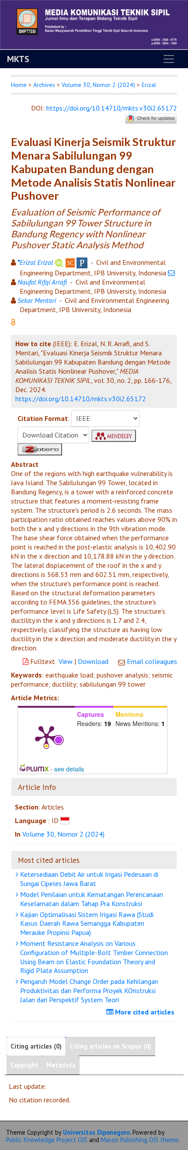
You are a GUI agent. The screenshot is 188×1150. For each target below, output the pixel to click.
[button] (13, 321)
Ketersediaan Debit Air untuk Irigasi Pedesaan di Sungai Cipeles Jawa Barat (88, 879)
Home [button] (19, 85)
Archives (44, 85)
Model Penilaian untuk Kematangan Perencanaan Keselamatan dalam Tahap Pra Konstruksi (90, 899)
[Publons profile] (82, 262)
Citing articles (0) (36, 1046)
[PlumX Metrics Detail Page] (46, 736)
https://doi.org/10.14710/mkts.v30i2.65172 (111, 108)
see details (69, 768)
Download (93, 661)
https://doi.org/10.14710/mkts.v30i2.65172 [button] (80, 398)
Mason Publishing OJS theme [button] (139, 1140)
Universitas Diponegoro (96, 1132)
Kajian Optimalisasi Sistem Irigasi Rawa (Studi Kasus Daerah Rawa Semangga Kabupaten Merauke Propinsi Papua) (85, 923)
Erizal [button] (149, 85)
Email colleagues (152, 661)
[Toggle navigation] (169, 59)
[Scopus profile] (70, 262)
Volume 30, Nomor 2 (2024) (98, 85)
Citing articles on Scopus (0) (110, 1046)
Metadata (61, 1065)
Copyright (24, 1065)
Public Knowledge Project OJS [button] (46, 1140)
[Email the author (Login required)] (171, 272)
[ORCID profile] (59, 262)
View (66, 661)
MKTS (18, 59)
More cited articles (143, 1012)
